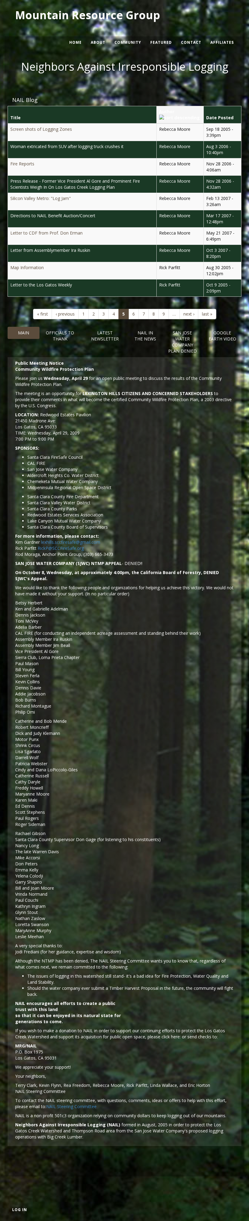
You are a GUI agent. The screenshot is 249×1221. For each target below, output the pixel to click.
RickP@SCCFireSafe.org (61, 548)
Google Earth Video (222, 336)
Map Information (27, 267)
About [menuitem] (98, 42)
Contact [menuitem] (191, 42)
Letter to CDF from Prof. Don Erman (46, 233)
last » (207, 314)
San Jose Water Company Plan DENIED (182, 342)
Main (23, 333)
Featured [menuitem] (161, 42)
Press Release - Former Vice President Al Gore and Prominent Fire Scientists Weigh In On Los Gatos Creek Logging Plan (75, 184)
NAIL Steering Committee (71, 1106)
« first (42, 314)
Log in (19, 1209)
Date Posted (220, 117)
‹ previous (65, 314)
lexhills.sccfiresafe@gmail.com (70, 542)
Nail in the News (145, 336)
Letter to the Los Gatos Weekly (41, 285)
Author (166, 111)
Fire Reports (22, 164)
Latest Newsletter (105, 336)
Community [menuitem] (127, 42)
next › (188, 314)
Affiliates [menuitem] (222, 42)
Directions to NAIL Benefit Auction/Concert (52, 215)
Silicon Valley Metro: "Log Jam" (40, 198)
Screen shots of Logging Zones (41, 129)
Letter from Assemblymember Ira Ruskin (50, 250)
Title (15, 117)
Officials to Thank (60, 336)
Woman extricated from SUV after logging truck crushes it (67, 146)
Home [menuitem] (75, 42)
